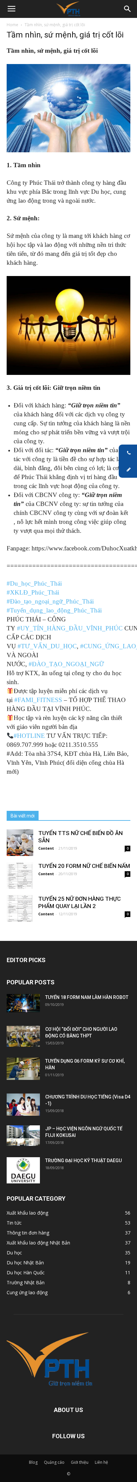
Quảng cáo (54, 1462)
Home (12, 25)
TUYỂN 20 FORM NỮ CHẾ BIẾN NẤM (84, 866)
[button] (127, 9)
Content (46, 848)
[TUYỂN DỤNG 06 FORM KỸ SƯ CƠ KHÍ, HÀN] (23, 1069)
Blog (33, 1462)
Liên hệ (101, 1462)
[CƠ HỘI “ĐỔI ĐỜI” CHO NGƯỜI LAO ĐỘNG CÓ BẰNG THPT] (23, 1036)
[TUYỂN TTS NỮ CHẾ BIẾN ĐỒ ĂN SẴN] (20, 842)
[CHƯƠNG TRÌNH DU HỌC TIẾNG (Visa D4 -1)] (23, 1105)
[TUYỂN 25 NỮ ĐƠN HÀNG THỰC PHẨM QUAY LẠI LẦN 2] (20, 908)
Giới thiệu (79, 1462)
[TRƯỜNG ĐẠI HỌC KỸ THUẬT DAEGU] (23, 1170)
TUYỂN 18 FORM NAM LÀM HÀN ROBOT (86, 997)
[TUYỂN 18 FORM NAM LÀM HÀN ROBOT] (23, 1003)
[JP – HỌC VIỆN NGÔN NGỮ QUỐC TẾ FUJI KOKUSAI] (23, 1135)
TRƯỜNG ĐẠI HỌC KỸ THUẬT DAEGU (83, 1160)
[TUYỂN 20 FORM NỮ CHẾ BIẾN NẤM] (20, 875)
